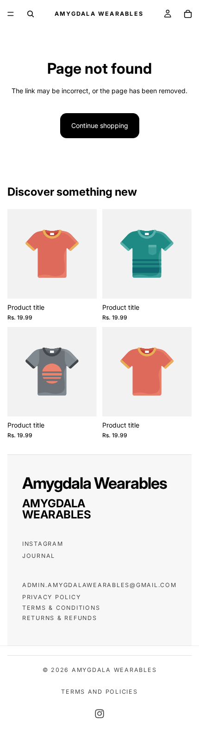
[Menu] (10, 14)
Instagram (42, 543)
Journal (38, 555)
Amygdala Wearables (114, 669)
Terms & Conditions (61, 607)
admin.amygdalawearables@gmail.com (99, 585)
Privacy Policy (51, 597)
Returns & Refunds (59, 617)
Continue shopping (99, 125)
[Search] (30, 14)
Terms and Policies (99, 691)
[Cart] (188, 14)
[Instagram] (99, 713)
